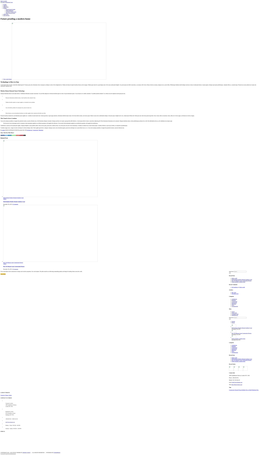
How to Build (249, 390)
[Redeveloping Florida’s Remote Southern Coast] (234, 326)
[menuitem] (130, 4)
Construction (35, 130)
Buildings (234, 300)
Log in (233, 311)
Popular (233, 321)
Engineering (234, 302)
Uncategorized (235, 306)
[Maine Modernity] (236, 370)
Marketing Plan (255, 390)
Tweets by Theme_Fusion (6, 395)
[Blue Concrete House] (245, 370)
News (233, 305)
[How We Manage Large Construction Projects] (234, 332)
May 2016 (234, 292)
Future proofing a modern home (238, 282)
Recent (233, 322)
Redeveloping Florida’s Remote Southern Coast (13, 197)
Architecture (29, 130)
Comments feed (235, 314)
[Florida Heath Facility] (231, 370)
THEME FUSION (26, 452)
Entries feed (234, 312)
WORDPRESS (57, 452)
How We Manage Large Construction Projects (13, 262)
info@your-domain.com (237, 382)
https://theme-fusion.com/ (236, 384)
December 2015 (235, 293)
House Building (242, 390)
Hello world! (234, 278)
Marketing (41, 130)
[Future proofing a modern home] (234, 337)
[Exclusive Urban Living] (240, 370)
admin (3, 130)
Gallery (4, 199)
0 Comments (15, 204)
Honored (236, 390)
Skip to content (4, 1)
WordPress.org (235, 315)
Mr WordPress (235, 287)
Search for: (231, 271)
